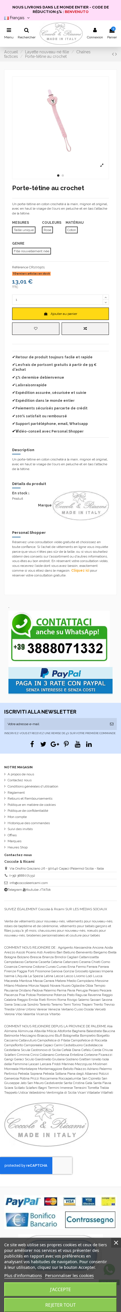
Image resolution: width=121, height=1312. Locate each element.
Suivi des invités (20, 829)
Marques (14, 841)
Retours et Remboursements (30, 798)
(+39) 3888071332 (22, 875)
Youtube (32, 890)
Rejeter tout (60, 1305)
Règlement (16, 793)
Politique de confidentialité (28, 811)
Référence (20, 267)
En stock (19, 493)
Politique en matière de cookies (32, 805)
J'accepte (60, 1289)
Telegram (15, 890)
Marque (45, 505)
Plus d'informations (23, 1275)
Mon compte (17, 817)
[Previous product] (113, 54)
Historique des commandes (29, 823)
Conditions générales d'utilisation (33, 786)
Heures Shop (18, 847)
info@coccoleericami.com (29, 883)
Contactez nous (20, 780)
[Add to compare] (85, 328)
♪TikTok (45, 890)
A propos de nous (21, 774)
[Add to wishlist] (35, 328)
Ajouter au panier (64, 314)
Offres (12, 835)
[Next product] (116, 54)
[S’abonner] (112, 724)
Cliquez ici (80, 570)
